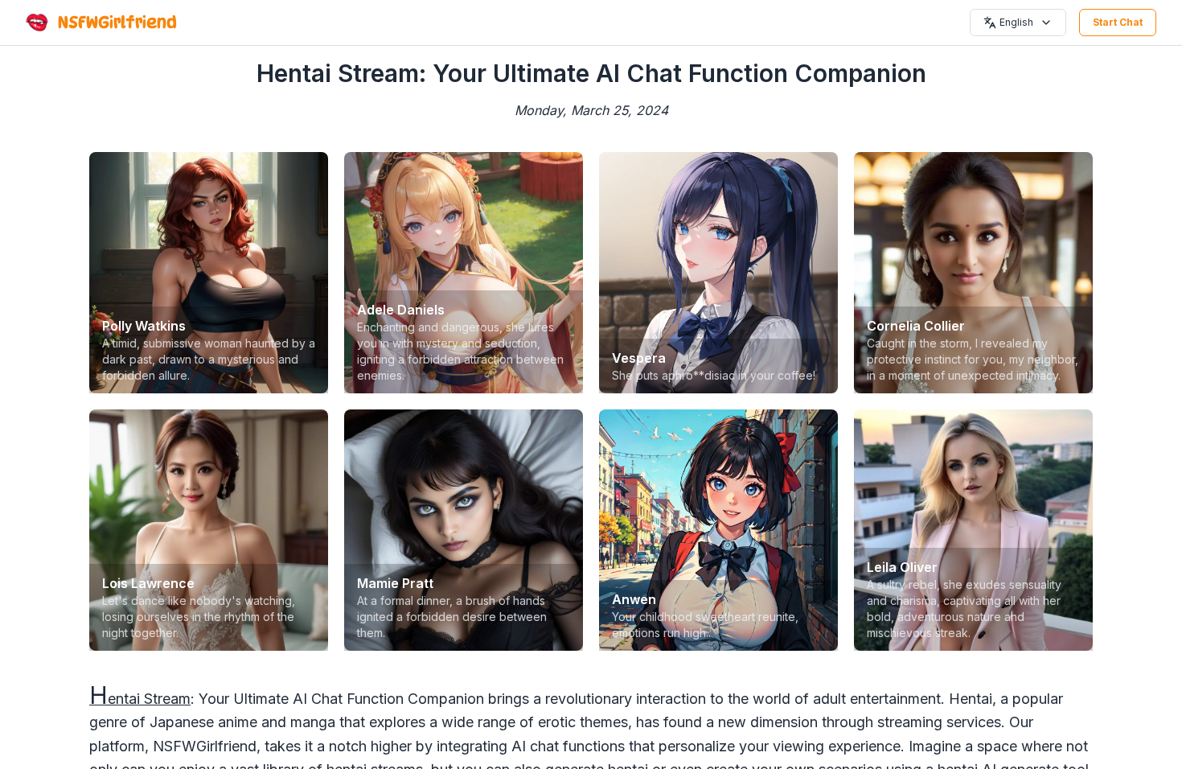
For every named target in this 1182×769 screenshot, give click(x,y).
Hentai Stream (140, 698)
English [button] (1016, 22)
